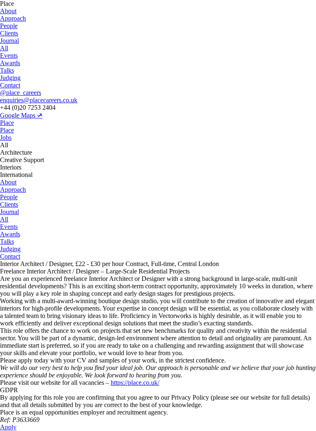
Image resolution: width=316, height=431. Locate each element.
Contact (10, 85)
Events (9, 55)
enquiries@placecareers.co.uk (38, 100)
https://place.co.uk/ (135, 382)
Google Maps (21, 115)
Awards (10, 62)
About (8, 10)
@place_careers (20, 92)
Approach (13, 18)
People (9, 25)
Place (7, 122)
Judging (10, 77)
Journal (9, 40)
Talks (7, 70)
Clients (9, 33)
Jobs (6, 137)
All (4, 48)
